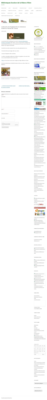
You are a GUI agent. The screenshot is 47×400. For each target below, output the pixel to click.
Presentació (17, 15)
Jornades (26, 10)
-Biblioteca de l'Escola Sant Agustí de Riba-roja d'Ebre (40, 86)
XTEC (38, 54)
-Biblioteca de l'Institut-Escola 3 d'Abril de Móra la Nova (39, 92)
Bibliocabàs (15, 8)
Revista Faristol (36, 333)
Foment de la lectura (12, 10)
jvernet (18, 78)
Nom (2, 109)
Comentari (3, 96)
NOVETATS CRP (10, 13)
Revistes (31, 13)
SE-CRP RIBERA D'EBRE (38, 308)
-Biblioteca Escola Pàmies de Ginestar (39, 107)
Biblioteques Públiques (38, 297)
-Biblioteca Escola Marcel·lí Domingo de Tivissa (38, 97)
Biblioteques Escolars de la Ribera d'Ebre (16, 3)
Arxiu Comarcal (36, 295)
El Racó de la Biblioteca (38, 188)
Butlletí (30, 8)
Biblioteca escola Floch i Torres (39, 176)
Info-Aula (35, 327)
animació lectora (13, 77)
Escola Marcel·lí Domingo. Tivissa (21, 77)
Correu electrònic (4, 113)
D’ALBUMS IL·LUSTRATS (37, 8)
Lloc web (3, 118)
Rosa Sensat (36, 334)
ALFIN (9, 8)
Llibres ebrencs (36, 318)
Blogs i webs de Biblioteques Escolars (39, 263)
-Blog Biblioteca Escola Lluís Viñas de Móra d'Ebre (40, 111)
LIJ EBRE (32, 10)
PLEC (16, 13)
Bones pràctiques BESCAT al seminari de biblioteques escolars (39, 368)
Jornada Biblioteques (37, 231)
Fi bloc (35, 361)
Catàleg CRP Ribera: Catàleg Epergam (39, 202)
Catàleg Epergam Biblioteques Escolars (39, 218)
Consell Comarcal (37, 299)
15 (34, 349)
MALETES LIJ (3, 13)
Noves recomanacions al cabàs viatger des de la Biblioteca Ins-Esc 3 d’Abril (39, 364)
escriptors (3, 78)
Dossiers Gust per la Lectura (39, 247)
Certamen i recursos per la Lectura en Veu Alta (38, 277)
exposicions (7, 78)
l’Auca (3, 60)
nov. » (43, 354)
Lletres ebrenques (37, 316)
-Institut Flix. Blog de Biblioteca (39, 142)
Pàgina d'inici (3, 8)
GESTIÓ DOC (21, 10)
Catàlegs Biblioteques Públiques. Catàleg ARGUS (40, 224)
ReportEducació (37, 329)
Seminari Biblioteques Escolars (7, 15)
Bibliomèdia (36, 325)
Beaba (35, 315)
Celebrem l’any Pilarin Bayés (24, 85)
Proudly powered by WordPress (6, 397)
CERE (35, 298)
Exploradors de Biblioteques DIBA (39, 252)
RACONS (26, 13)
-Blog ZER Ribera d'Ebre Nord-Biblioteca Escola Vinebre (39, 140)
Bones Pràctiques (23, 8)
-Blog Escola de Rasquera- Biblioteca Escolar (38, 128)
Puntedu (20, 13)
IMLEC (35, 326)
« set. (35, 354)
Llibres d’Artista (39, 10)
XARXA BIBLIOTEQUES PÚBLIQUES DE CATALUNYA (40, 339)
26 (40, 351)
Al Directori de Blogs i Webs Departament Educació (39, 38)
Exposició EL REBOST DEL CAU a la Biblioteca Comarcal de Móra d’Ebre (39, 372)
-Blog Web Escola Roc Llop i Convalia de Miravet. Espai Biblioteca (38, 134)
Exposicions (3, 10)
